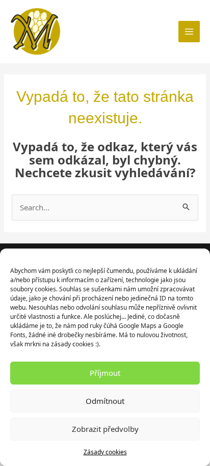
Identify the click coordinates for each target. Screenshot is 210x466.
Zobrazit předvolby (105, 429)
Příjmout (105, 373)
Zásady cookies (105, 452)
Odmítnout (105, 401)
